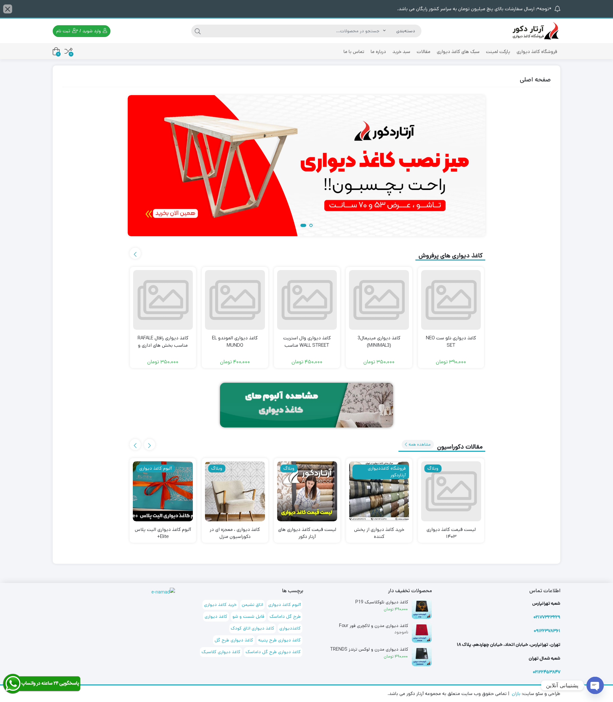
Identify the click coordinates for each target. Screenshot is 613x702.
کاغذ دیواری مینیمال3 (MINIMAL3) (379, 342)
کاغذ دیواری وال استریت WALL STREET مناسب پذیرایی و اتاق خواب (307, 345)
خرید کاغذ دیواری (220, 604)
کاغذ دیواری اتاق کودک (252, 628)
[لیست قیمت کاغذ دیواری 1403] (451, 491)
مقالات (423, 51)
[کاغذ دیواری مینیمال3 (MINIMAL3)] (379, 300)
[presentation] (135, 253)
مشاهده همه (419, 445)
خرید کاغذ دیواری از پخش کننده (379, 533)
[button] (309, 225)
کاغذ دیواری (216, 616)
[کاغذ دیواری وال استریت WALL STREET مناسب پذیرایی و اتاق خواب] (307, 300)
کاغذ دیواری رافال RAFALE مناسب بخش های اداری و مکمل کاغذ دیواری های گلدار (163, 345)
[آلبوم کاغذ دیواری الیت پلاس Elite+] (163, 491)
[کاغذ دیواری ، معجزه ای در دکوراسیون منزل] (235, 491)
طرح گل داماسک (285, 616)
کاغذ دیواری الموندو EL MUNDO (235, 342)
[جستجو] (197, 31)
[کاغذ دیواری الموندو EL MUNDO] (235, 300)
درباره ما (378, 51)
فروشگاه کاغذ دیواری (537, 51)
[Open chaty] (595, 685)
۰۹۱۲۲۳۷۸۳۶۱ (547, 631)
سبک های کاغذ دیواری (458, 51)
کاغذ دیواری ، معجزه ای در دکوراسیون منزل (235, 533)
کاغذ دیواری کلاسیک (220, 652)
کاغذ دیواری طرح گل (234, 640)
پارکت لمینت (498, 51)
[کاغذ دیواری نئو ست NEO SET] (451, 300)
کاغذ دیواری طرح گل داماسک (273, 652)
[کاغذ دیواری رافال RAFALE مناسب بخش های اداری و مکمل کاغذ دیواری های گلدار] (163, 300)
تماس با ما (354, 51)
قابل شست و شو (248, 616)
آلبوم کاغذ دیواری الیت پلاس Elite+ (163, 533)
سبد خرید (401, 51)
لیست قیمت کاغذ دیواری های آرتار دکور (307, 533)
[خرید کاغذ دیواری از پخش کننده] (379, 491)
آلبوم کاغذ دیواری (284, 604)
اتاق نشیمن (252, 604)
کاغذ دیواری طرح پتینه (279, 640)
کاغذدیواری (290, 628)
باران (516, 693)
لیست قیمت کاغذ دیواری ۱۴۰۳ (451, 533)
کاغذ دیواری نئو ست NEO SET (451, 342)
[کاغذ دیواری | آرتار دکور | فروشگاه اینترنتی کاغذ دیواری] (534, 30)
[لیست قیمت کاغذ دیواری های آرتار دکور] (307, 491)
